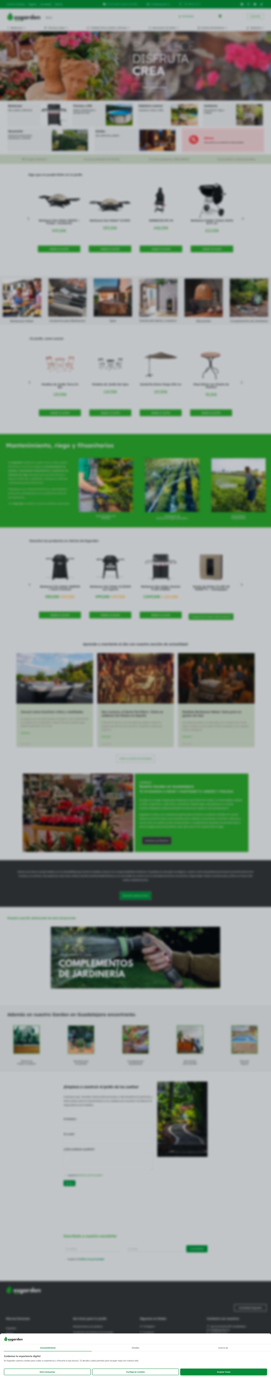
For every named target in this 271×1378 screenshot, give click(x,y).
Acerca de (223, 1348)
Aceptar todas (223, 1372)
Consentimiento (48, 1348)
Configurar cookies (135, 1372)
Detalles (135, 1348)
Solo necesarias (47, 1372)
